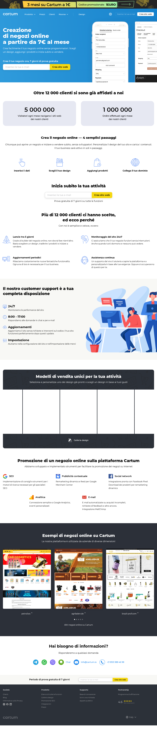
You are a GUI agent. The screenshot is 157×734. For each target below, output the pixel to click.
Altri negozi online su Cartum (78, 625)
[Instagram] (4, 704)
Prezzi (42, 14)
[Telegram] (36, 662)
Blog (5, 697)
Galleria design (81, 440)
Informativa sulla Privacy (13, 701)
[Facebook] (7, 704)
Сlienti (5, 694)
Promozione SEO (48, 701)
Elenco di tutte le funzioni (51, 694)
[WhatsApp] (44, 662)
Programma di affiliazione (128, 694)
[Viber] (52, 662)
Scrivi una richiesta (87, 697)
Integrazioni (46, 704)
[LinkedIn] (11, 704)
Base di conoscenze (87, 694)
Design (82, 14)
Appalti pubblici (86, 701)
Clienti (52, 14)
